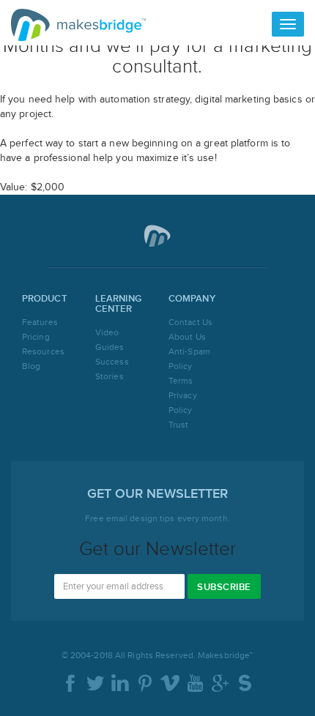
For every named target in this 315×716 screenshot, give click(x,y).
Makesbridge (78, 25)
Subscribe (224, 587)
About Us (187, 337)
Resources (43, 351)
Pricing (36, 337)
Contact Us (190, 322)
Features (40, 322)
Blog (31, 366)
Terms (180, 381)
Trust (178, 424)
